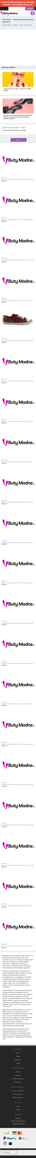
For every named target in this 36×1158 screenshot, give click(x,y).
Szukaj (30, 8)
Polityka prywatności (18, 1078)
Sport (18, 1063)
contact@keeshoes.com (22, 5)
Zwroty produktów (18, 1094)
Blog (18, 1106)
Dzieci (18, 1053)
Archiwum (18, 1109)
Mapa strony (18, 1082)
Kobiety (18, 1056)
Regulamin (18, 1075)
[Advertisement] (18, 48)
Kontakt (18, 1072)
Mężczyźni (18, 1059)
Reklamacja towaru (18, 1097)
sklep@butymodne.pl (18, 1123)
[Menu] (32, 13)
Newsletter (18, 1118)
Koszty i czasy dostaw (18, 1090)
